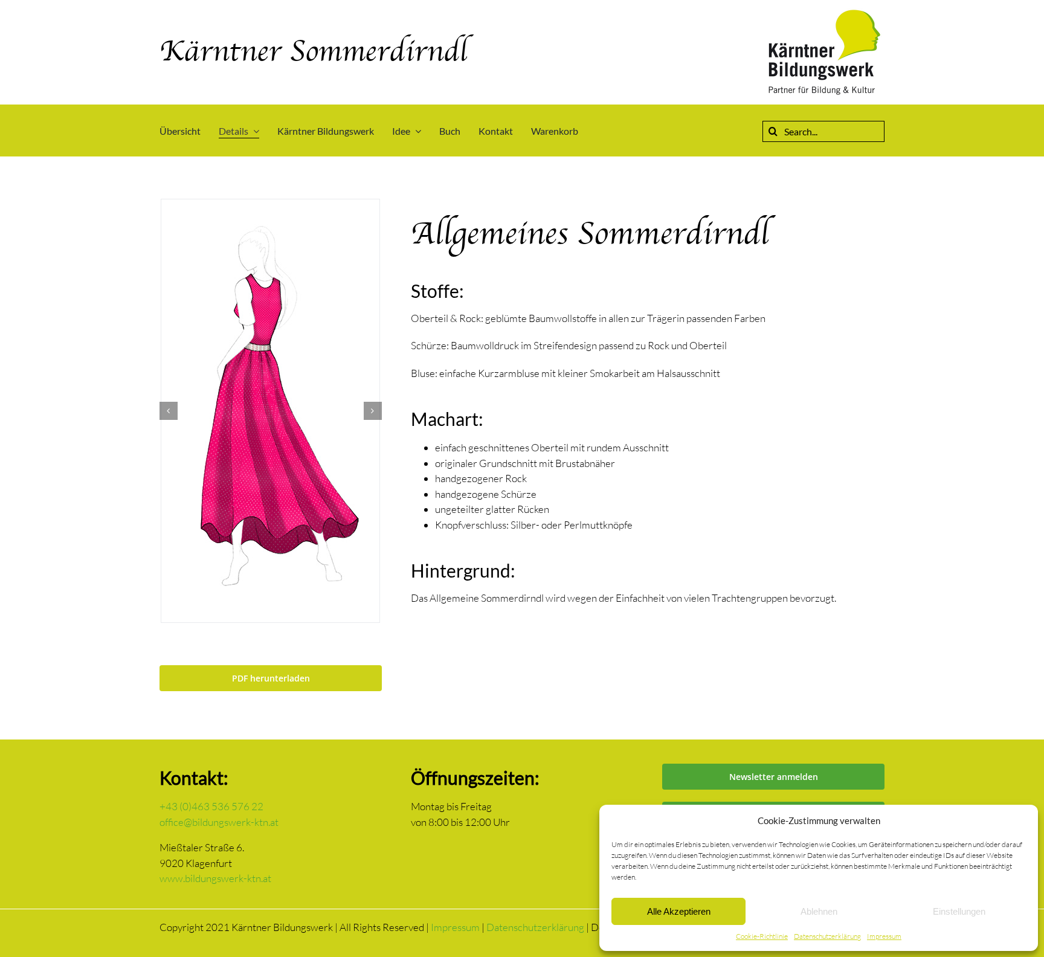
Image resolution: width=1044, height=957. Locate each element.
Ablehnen (819, 911)
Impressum (884, 936)
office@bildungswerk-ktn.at (219, 822)
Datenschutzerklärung (827, 936)
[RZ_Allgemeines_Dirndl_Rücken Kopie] (270, 409)
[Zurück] (169, 411)
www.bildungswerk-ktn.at (215, 878)
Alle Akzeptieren (678, 911)
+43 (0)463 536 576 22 (211, 806)
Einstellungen (959, 911)
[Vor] (373, 411)
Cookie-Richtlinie (762, 936)
